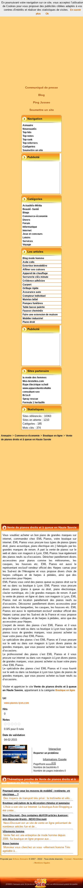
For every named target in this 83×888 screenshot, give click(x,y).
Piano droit (29, 322)
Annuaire (28, 125)
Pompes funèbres (33, 303)
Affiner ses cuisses (34, 269)
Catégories (29, 146)
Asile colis (28, 262)
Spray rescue (30, 399)
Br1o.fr (27, 395)
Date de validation (14, 735)
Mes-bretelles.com (33, 381)
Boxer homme (11, 843)
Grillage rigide (30, 288)
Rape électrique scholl (35, 384)
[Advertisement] (41, 41)
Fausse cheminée (33, 311)
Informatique (30, 227)
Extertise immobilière (35, 265)
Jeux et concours (33, 234)
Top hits (27, 132)
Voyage (27, 244)
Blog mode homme (33, 258)
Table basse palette (34, 307)
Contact (68, 859)
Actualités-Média (32, 205)
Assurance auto (32, 292)
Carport (27, 284)
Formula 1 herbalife (34, 402)
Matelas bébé (30, 299)
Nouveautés (29, 129)
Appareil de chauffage (35, 273)
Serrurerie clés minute (35, 277)
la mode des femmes (35, 377)
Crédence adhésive (34, 281)
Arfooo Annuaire (20, 859)
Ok (47, 13)
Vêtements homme (13, 831)
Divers (26, 220)
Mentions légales (42, 863)
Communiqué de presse (41, 87)
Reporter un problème (46, 753)
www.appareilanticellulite (37, 388)
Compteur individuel (34, 296)
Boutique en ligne (53, 435)
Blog (41, 95)
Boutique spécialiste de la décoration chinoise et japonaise (36, 803)
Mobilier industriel (33, 318)
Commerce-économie (35, 216)
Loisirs (26, 237)
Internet (27, 230)
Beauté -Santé (31, 209)
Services (28, 241)
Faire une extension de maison (40, 314)
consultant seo (31, 392)
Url (4, 698)
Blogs (26, 212)
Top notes (28, 136)
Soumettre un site (41, 109)
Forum (26, 223)
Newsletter (78, 859)
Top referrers (30, 143)
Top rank (27, 139)
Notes (6, 719)
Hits (5, 709)
